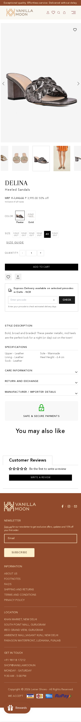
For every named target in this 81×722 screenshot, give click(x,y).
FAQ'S (7, 584)
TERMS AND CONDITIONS (20, 595)
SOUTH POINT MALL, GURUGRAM (24, 624)
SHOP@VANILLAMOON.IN (19, 665)
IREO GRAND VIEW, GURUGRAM (23, 630)
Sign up (8, 527)
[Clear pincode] (54, 300)
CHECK (67, 300)
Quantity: (12, 253)
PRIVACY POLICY (14, 600)
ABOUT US (10, 573)
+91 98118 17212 (14, 660)
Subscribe (19, 552)
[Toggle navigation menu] (73, 12)
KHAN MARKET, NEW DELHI (20, 619)
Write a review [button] (40, 477)
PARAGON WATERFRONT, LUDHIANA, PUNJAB (32, 640)
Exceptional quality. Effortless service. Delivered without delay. (40, 3)
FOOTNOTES (12, 579)
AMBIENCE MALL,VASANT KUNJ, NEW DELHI (31, 635)
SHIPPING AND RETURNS (19, 589)
